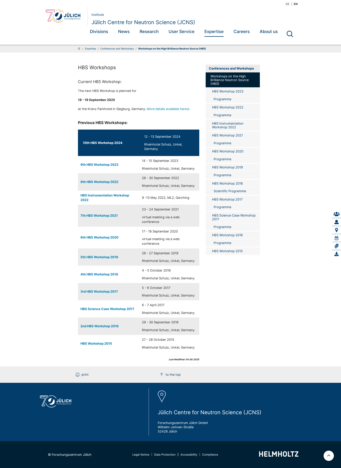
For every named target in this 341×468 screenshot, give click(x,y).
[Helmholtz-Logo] (278, 455)
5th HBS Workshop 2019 (99, 257)
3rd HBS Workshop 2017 (99, 291)
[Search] (290, 34)
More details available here (167, 109)
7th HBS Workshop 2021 (99, 215)
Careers (242, 31)
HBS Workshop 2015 (96, 343)
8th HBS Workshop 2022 (99, 182)
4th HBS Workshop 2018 (99, 274)
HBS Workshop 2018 (227, 183)
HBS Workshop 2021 (227, 135)
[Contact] (336, 214)
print (85, 374)
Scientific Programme (230, 191)
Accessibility (188, 454)
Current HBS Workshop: (99, 81)
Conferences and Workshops (117, 48)
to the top (173, 374)
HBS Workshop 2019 (227, 167)
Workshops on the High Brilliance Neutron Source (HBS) (229, 80)
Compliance (210, 454)
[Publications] (336, 246)
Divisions (99, 31)
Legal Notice (140, 454)
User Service (181, 31)
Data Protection (164, 454)
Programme (222, 99)
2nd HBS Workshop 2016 (99, 326)
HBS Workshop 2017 (227, 199)
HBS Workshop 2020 (227, 151)
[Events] (336, 238)
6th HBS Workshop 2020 (99, 237)
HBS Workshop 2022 (227, 107)
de (287, 4)
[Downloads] (336, 254)
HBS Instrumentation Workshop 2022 (227, 125)
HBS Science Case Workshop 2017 (234, 217)
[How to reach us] (336, 230)
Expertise (214, 31)
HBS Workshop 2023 (227, 91)
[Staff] (336, 222)
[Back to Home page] (65, 16)
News (124, 31)
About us (269, 31)
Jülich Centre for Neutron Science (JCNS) (143, 22)
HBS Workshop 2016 (227, 235)
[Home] (79, 48)
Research (149, 31)
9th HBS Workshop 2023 (99, 164)
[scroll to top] (329, 456)
